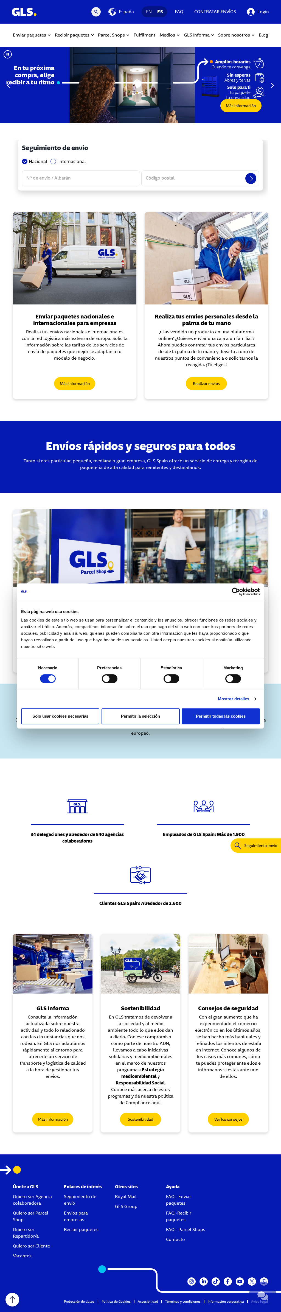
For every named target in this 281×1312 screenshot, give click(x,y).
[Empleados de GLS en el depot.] (52, 963)
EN (149, 12)
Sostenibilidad (140, 1119)
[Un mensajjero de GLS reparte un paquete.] (74, 258)
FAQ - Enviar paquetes (178, 1200)
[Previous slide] (8, 85)
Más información (241, 105)
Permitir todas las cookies (221, 716)
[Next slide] (272, 85)
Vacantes (22, 1256)
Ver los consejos (228, 1119)
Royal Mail (126, 1196)
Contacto (175, 1239)
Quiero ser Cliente (31, 1246)
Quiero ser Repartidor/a (26, 1233)
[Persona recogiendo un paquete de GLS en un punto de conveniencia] (140, 548)
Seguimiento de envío (80, 1200)
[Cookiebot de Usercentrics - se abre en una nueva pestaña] (236, 592)
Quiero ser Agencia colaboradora (32, 1200)
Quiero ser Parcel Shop (30, 1216)
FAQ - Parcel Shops (185, 1229)
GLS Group (126, 1206)
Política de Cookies (116, 1301)
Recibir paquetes (81, 1229)
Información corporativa (226, 1301)
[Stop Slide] (8, 54)
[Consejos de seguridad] (228, 963)
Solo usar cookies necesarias (60, 716)
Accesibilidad (148, 1301)
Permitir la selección (140, 716)
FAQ (179, 12)
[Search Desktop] (96, 11)
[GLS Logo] (24, 12)
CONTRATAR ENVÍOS (215, 12)
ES (160, 12)
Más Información (53, 1119)
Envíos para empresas (76, 1216)
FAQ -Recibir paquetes (178, 1216)
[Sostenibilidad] (140, 963)
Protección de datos (79, 1301)
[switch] (109, 678)
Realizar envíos (206, 383)
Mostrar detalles (233, 698)
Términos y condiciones (183, 1301)
